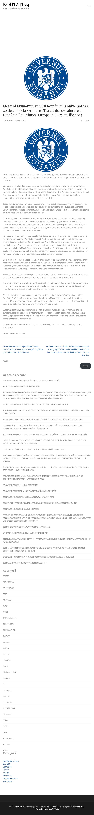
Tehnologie (8, 738)
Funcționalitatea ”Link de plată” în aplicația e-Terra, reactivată (31, 380)
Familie (6, 666)
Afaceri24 (7, 776)
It (3, 684)
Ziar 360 (6, 764)
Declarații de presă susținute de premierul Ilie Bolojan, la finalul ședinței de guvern (40, 503)
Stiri (5, 732)
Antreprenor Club (10, 778)
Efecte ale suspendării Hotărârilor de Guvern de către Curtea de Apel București (38, 557)
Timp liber (7, 744)
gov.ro (24, 333)
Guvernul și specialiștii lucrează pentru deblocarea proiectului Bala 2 (34, 449)
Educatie (7, 660)
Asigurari (7, 600)
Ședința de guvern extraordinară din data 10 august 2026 (28, 497)
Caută (5, 361)
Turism (6, 750)
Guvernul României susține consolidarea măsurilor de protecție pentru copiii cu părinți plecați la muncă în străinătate (23, 349)
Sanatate (7, 714)
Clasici (6, 770)
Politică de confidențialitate (47, 809)
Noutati (8, 120)
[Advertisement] (47, 30)
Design (6, 648)
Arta (5, 594)
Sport (5, 726)
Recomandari (9, 708)
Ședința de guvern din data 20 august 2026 (21, 386)
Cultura (6, 636)
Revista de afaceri (11, 761)
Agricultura (8, 582)
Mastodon (7, 781)
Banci (5, 612)
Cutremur (7, 767)
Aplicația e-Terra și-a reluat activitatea (20, 485)
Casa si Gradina (9, 618)
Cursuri (6, 642)
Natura (6, 696)
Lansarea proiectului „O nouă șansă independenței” (25, 533)
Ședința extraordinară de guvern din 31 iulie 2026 (24, 563)
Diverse (86, 120)
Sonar (5, 720)
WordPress (79, 807)
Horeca (6, 678)
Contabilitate (9, 630)
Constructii (8, 624)
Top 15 (6, 773)
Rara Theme (57, 807)
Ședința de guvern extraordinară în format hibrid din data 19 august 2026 (35, 404)
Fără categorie (9, 672)
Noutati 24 (16, 4)
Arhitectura (8, 588)
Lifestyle (7, 690)
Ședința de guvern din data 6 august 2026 (21, 509)
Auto (5, 606)
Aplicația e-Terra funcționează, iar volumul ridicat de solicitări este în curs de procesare (43, 419)
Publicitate (8, 702)
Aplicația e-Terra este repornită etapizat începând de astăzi (29, 491)
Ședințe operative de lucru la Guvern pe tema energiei (26, 527)
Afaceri (6, 576)
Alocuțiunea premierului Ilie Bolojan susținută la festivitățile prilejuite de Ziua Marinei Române (45, 434)
